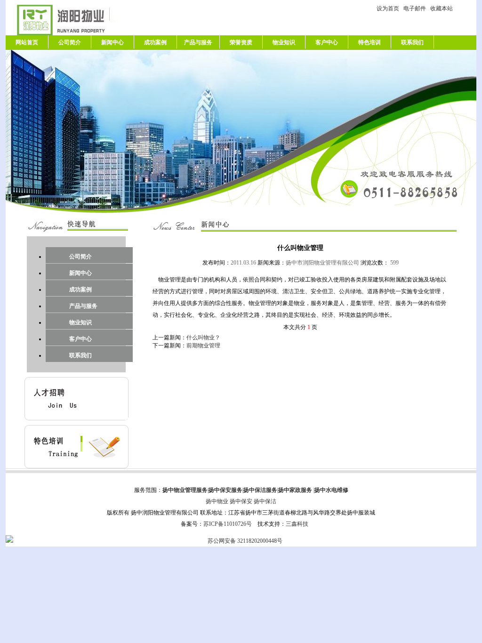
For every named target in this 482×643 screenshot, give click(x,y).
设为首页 (389, 8)
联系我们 (412, 42)
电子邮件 (416, 8)
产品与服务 (198, 42)
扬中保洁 (265, 501)
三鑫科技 (297, 524)
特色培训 (369, 42)
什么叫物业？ (203, 337)
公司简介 (69, 42)
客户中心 (326, 42)
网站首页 (27, 42)
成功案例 (155, 42)
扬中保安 (241, 501)
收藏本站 (441, 8)
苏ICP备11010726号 (227, 524)
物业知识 (284, 42)
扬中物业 (217, 501)
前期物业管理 (203, 345)
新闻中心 (112, 42)
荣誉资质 (241, 42)
